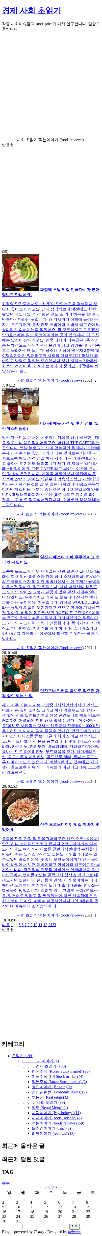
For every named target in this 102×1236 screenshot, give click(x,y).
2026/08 (51, 1187)
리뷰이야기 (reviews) (53, 1133)
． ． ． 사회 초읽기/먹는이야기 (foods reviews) (43, 380)
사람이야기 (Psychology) (56, 1113)
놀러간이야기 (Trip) (51, 1128)
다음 (6, 925)
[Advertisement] (51, 86)
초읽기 (22, 1056)
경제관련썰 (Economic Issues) (59, 1092)
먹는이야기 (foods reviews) (58, 1123)
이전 (52, 925)
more (6, 1183)
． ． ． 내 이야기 (40, 1061)
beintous (74, 1232)
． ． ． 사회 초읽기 (43, 1102)
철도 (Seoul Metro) (50, 1107)
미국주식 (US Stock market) (57, 1076)
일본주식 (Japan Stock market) (59, 1082)
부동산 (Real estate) (50, 1097)
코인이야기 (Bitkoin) (52, 1087)
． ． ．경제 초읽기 (44, 1066)
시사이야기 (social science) (57, 1118)
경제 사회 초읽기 (31, 10)
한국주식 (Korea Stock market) (61, 1071)
